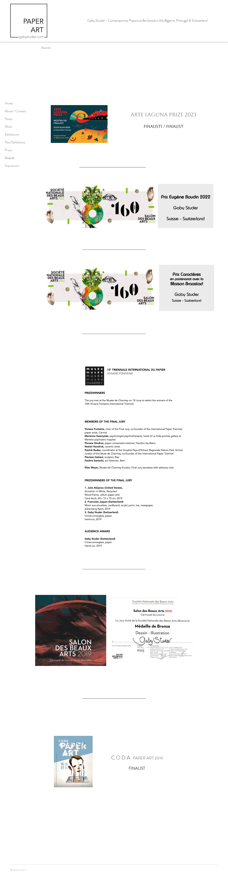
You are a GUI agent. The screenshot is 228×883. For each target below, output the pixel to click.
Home (9, 103)
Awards (9, 157)
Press (8, 150)
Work (8, 126)
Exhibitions (12, 134)
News (8, 118)
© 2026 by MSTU (18, 870)
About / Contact (15, 111)
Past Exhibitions (15, 142)
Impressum (12, 165)
